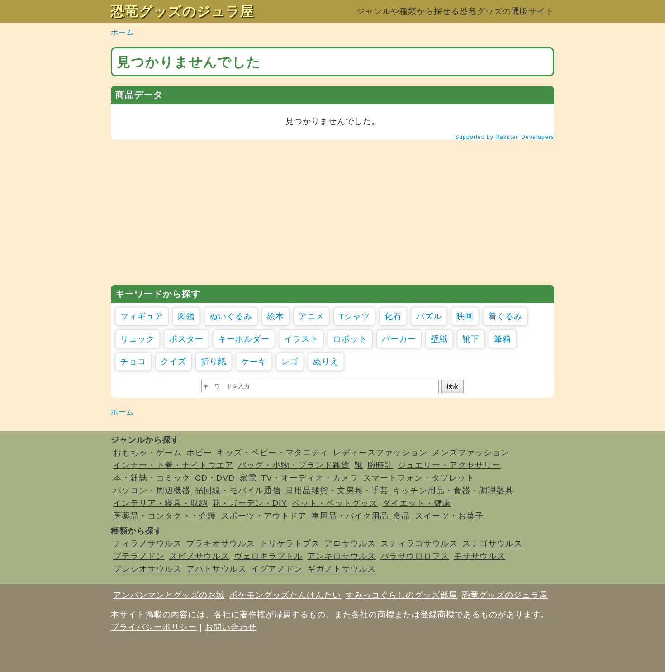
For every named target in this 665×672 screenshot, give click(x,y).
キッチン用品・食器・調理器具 (453, 490)
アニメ (311, 316)
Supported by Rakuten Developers (504, 137)
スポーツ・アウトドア (264, 515)
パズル (429, 316)
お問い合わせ (230, 627)
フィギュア (141, 316)
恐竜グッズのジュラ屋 (182, 11)
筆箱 (502, 338)
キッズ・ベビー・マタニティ (272, 452)
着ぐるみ (505, 316)
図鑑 (186, 316)
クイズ (173, 361)
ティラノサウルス (147, 543)
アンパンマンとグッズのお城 (169, 595)
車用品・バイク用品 (350, 515)
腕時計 (380, 465)
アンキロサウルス (341, 556)
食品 (401, 515)
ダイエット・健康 (416, 503)
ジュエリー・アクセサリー (449, 465)
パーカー (399, 338)
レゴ (290, 361)
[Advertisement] (332, 212)
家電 (247, 477)
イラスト (301, 338)
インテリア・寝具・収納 (160, 503)
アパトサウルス (216, 568)
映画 (465, 316)
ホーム (122, 32)
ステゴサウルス (492, 543)
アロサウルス (350, 543)
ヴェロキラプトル (268, 556)
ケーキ (254, 361)
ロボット (350, 338)
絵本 (275, 316)
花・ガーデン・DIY (249, 503)
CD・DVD (215, 477)
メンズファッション (470, 452)
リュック (137, 338)
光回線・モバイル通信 (238, 490)
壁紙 (439, 338)
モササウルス (479, 556)
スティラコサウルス (419, 543)
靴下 (471, 338)
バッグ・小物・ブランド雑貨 (294, 465)
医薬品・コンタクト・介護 (164, 515)
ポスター (186, 338)
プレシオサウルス (147, 568)
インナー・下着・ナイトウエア (173, 465)
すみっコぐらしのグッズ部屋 (401, 595)
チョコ (133, 361)
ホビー (199, 452)
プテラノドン (139, 556)
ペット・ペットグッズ (335, 503)
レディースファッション (380, 452)
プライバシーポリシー (154, 627)
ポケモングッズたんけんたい (285, 595)
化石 (393, 316)
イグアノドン (277, 568)
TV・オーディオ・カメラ (309, 477)
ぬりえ (326, 361)
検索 (452, 386)
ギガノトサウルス (341, 568)
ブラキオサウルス (220, 543)
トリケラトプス (290, 543)
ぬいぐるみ (230, 316)
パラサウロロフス (414, 556)
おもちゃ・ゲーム (147, 452)
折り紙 (214, 361)
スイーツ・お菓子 (449, 515)
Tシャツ (354, 316)
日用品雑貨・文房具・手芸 (337, 490)
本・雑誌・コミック (151, 477)
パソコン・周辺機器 (151, 490)
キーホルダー (244, 338)
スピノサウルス (199, 556)
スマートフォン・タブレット (419, 477)
